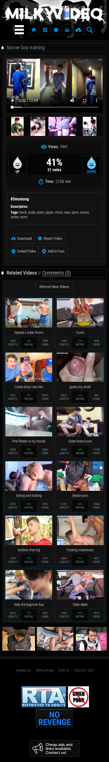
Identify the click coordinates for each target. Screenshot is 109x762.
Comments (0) (56, 273)
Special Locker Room (28, 332)
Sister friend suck (80, 441)
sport (75, 212)
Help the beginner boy (29, 604)
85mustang (20, 199)
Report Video (53, 238)
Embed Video (26, 251)
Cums (80, 332)
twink (23, 212)
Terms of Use (44, 670)
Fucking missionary (80, 550)
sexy (67, 212)
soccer (84, 212)
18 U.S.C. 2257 (84, 670)
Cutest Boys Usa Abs (28, 387)
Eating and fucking (29, 496)
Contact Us (23, 670)
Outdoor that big (28, 550)
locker (15, 217)
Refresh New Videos (54, 286)
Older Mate (80, 604)
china (59, 212)
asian (40, 212)
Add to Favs (56, 251)
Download (24, 238)
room (23, 217)
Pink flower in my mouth (29, 441)
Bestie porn (80, 496)
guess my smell (80, 387)
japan (49, 212)
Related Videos (22, 273)
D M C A (63, 670)
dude (31, 212)
